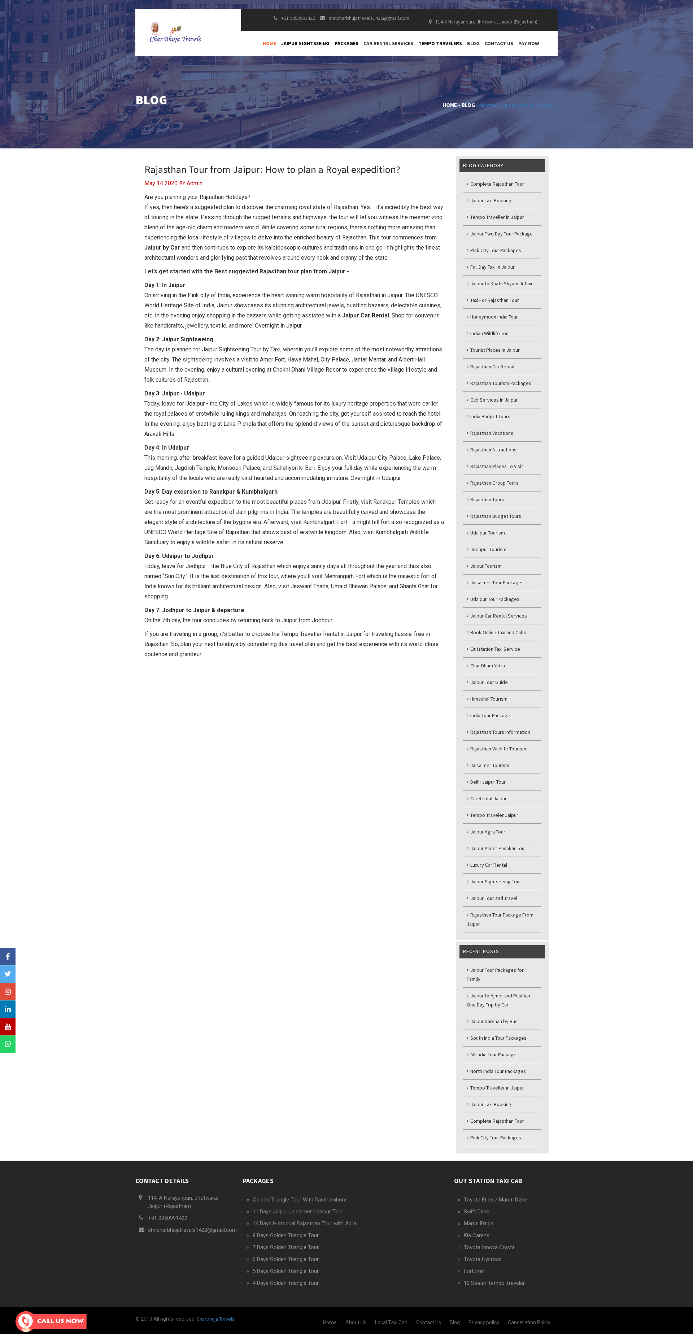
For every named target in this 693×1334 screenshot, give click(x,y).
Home (269, 43)
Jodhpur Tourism (487, 549)
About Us (355, 1322)
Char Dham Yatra (487, 665)
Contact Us (499, 43)
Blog (473, 43)
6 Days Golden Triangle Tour (286, 1259)
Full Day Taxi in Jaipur (492, 267)
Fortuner (474, 1271)
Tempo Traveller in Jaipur (496, 217)
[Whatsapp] (8, 1044)
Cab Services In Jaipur (493, 400)
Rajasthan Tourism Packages (500, 383)
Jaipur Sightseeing (305, 43)
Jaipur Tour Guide (488, 682)
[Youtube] (8, 1027)
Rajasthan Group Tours (494, 483)
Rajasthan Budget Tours (495, 516)
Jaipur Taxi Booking (490, 200)
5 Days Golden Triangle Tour (286, 1271)
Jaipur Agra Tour (487, 831)
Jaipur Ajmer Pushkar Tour (497, 848)
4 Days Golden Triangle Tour (286, 1283)
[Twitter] (8, 974)
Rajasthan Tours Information (499, 732)
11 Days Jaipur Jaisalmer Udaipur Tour (298, 1211)
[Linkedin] (8, 1009)
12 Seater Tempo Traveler (494, 1283)
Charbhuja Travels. (216, 1319)
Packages (346, 43)
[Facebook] (8, 957)
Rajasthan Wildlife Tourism (497, 748)
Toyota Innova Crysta (489, 1247)
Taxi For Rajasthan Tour (494, 300)
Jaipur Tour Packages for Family (495, 974)
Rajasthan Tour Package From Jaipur (515, 105)
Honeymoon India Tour (493, 316)
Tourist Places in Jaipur (494, 350)
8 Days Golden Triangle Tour (286, 1235)
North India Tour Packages (497, 1071)
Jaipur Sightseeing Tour (495, 881)
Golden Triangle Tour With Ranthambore (300, 1199)
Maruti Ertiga (478, 1223)
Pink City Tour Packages (495, 250)
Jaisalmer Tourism (489, 765)
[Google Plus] (8, 992)
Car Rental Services (388, 43)
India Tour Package (489, 715)
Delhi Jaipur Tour (487, 782)
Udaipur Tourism (487, 532)
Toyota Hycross (483, 1259)
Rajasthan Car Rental (491, 366)
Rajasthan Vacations (491, 433)
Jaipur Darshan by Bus (493, 1021)
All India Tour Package (493, 1054)
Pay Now (528, 43)
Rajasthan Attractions (493, 449)
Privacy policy (483, 1322)
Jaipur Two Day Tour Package (501, 233)
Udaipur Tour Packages (494, 599)
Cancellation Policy (529, 1322)
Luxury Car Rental (488, 865)
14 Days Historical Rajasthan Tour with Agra (304, 1223)
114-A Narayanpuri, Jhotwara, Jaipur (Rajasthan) (486, 21)
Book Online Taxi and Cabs (497, 632)
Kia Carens (476, 1235)
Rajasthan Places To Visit (496, 466)
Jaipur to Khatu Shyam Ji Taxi (500, 283)
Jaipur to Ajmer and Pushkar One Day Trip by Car (499, 1000)
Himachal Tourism (488, 699)
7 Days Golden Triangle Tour (286, 1247)
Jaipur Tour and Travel (493, 898)
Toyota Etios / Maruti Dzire (495, 1199)
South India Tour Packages (498, 1038)
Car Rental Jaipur (488, 798)
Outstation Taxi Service (494, 649)
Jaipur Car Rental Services (498, 615)
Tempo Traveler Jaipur (493, 815)
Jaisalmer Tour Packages (496, 582)
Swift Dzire (476, 1211)
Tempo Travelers (440, 43)
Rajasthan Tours (486, 499)
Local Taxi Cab (391, 1322)
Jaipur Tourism (485, 566)
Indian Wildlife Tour (489, 333)
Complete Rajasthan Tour (496, 184)
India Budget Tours (489, 416)
